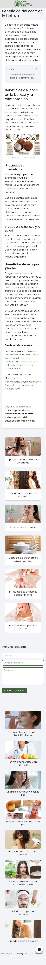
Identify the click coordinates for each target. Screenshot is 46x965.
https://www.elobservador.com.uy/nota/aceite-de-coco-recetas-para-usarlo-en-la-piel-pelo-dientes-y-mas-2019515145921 (23, 361)
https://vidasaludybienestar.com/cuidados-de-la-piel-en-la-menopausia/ (23, 385)
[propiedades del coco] (5, 394)
